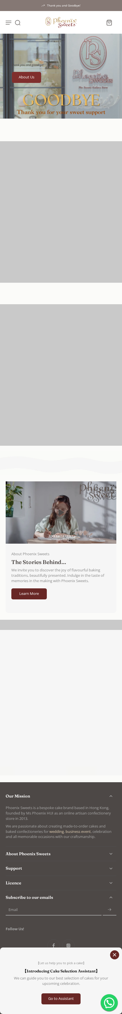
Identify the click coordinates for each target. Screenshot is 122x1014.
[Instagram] (68, 945)
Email (13, 910)
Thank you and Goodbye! (64, 5)
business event (78, 831)
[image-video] (61, 512)
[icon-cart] (109, 22)
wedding (56, 831)
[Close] (114, 955)
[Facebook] (53, 945)
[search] (17, 22)
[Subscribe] (109, 910)
